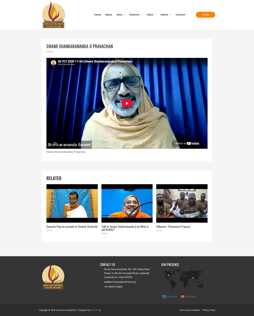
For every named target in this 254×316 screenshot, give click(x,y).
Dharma (134, 14)
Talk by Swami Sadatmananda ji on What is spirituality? (125, 228)
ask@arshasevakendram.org (120, 281)
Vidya (150, 14)
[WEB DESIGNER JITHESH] (100, 310)
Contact (180, 14)
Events (164, 14)
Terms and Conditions (189, 310)
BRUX (94, 310)
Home (97, 14)
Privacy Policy (208, 310)
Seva (119, 14)
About (108, 14)
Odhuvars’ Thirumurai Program (173, 226)
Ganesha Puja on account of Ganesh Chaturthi (71, 226)
